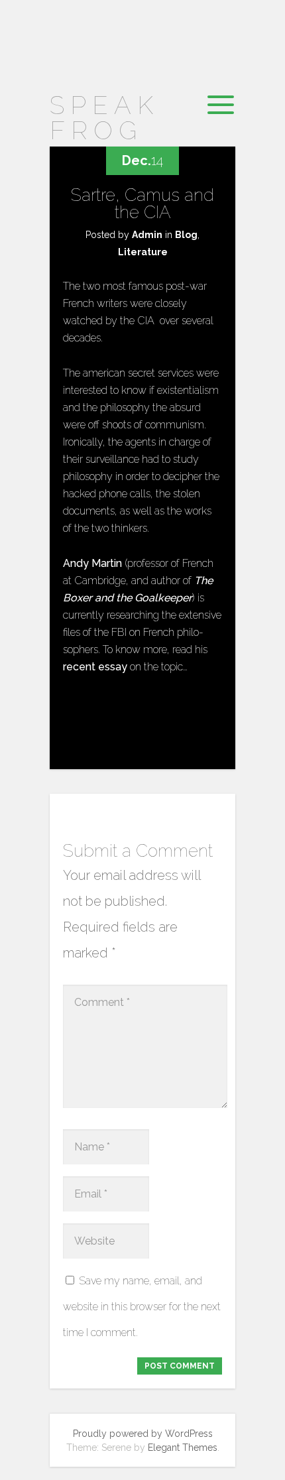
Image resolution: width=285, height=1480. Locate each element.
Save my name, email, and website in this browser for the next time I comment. (142, 1306)
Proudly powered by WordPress (143, 1433)
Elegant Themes (182, 1447)
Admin (147, 234)
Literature (143, 252)
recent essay (95, 666)
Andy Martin (92, 563)
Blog (186, 234)
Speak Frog (104, 117)
